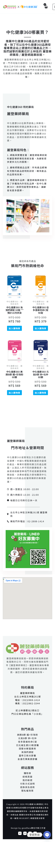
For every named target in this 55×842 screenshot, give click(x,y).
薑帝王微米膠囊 (27, 755)
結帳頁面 (27, 776)
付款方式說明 (27, 783)
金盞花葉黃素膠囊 (27, 758)
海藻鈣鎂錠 (27, 751)
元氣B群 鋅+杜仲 (27, 738)
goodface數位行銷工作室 (34, 828)
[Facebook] (20, 833)
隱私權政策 (27, 790)
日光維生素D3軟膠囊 (27, 745)
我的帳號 (27, 780)
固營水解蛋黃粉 (27, 748)
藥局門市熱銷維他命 (27, 265)
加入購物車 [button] (14, 328)
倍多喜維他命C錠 (27, 741)
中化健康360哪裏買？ (27, 32)
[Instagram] (25, 833)
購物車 (27, 773)
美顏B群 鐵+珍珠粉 (27, 734)
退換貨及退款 (27, 787)
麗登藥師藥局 (18, 113)
